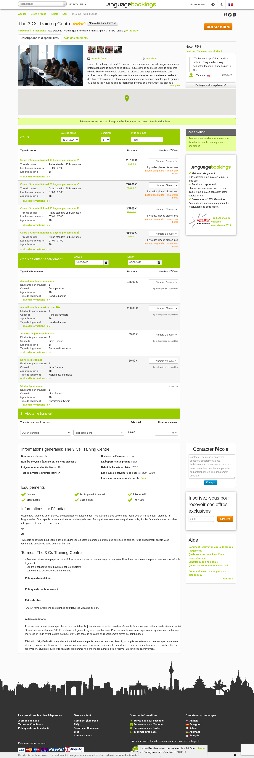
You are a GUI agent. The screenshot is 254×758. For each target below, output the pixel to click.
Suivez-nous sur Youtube (148, 724)
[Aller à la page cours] (78, 160)
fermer (201, 748)
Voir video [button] (151, 58)
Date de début (68, 132)
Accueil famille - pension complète (40, 307)
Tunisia (54, 14)
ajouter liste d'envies (103, 23)
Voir (144, 478)
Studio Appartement (31, 386)
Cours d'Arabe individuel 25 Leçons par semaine (48, 208)
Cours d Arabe (38, 14)
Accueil (22, 14)
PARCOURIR (76, 4)
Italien (193, 728)
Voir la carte (132, 30)
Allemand (194, 731)
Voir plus (175, 85)
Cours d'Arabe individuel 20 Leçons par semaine (48, 184)
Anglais (193, 720)
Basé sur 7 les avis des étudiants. (205, 51)
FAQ (76, 724)
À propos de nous (28, 720)
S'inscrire (225, 518)
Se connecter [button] (197, 4)
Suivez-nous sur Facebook (149, 720)
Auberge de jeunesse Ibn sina (37, 333)
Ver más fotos (98, 58)
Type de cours (138, 132)
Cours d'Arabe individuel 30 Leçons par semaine (48, 232)
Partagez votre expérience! (210, 85)
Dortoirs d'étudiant (31, 359)
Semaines (106, 132)
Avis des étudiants (76, 37)
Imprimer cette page (145, 731)
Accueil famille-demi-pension (37, 281)
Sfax (64, 14)
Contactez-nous (83, 735)
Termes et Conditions (30, 724)
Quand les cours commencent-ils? (208, 565)
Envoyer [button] (210, 482)
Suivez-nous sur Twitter (147, 728)
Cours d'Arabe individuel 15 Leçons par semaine (48, 160)
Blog (76, 731)
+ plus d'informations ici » (35, 176)
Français (194, 735)
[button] (126, 98)
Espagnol (194, 724)
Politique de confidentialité (33, 728)
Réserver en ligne (218, 26)
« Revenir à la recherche (32, 30)
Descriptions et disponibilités (40, 37)
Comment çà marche (86, 720)
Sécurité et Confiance (86, 728)
